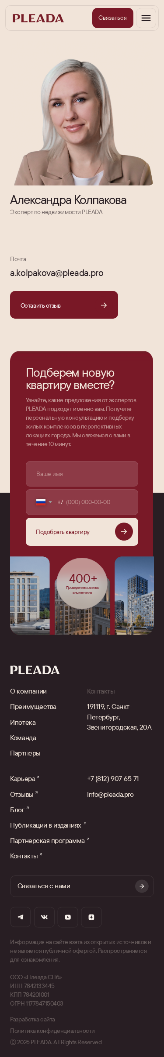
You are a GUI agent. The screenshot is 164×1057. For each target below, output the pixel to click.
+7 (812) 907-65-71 (113, 778)
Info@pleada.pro (110, 794)
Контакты (24, 855)
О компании (28, 691)
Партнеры (25, 752)
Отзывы (21, 794)
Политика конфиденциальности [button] (52, 1031)
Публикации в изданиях (45, 825)
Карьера (22, 778)
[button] (112, 18)
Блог (17, 809)
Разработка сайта (32, 1019)
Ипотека (22, 722)
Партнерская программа (47, 840)
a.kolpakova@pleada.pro (56, 272)
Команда (23, 737)
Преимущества (33, 706)
